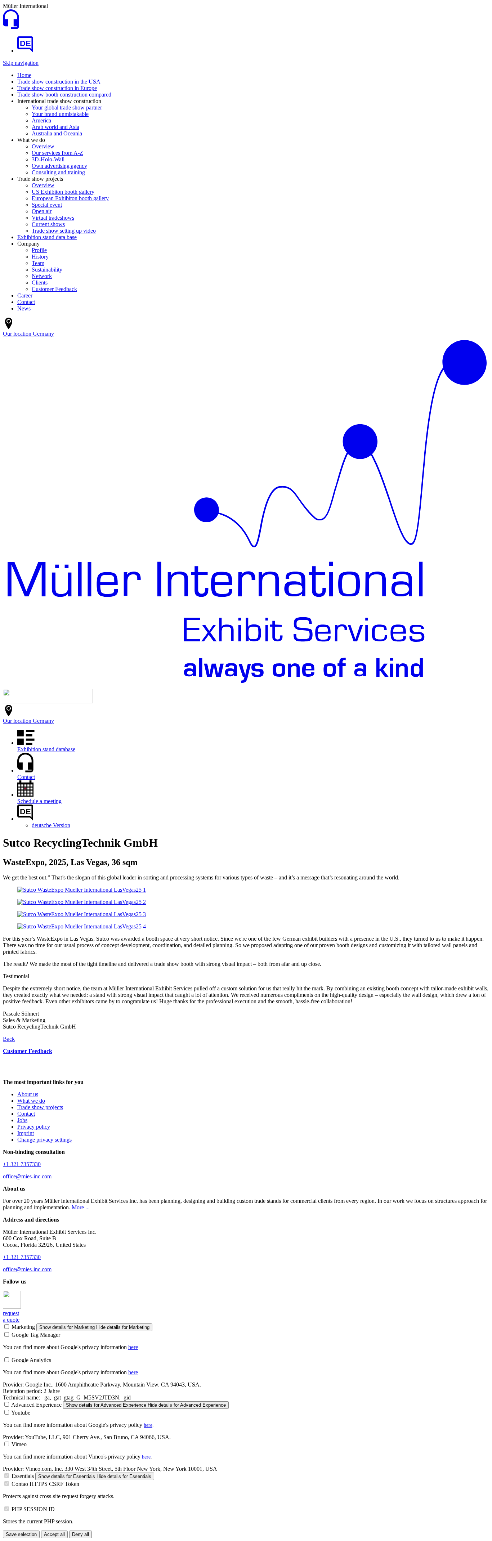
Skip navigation (21, 63)
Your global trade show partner (67, 107)
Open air (42, 211)
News (24, 308)
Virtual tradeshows (53, 218)
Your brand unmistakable (60, 114)
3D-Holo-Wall (48, 159)
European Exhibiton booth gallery (70, 198)
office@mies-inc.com (27, 1176)
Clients (40, 282)
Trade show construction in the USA (58, 82)
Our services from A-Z (57, 153)
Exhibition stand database (46, 749)
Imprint (25, 1133)
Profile (39, 250)
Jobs (22, 1120)
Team (38, 263)
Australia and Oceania (57, 133)
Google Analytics (31, 1360)
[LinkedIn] (12, 1307)
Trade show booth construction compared (64, 94)
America (41, 120)
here (133, 1347)
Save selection (21, 1534)
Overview (43, 146)
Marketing (23, 1327)
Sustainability (47, 269)
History (40, 257)
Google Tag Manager (36, 1335)
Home (24, 75)
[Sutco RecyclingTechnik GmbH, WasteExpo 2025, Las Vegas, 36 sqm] (81, 890)
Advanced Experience (36, 1405)
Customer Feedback (54, 289)
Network (42, 276)
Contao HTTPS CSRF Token (45, 1484)
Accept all (54, 1534)
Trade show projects (40, 1107)
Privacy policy (33, 1127)
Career (24, 295)
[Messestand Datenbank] (25, 51)
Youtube (20, 1413)
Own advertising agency (59, 166)
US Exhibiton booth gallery (63, 192)
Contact (26, 302)
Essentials (23, 1476)
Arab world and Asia (55, 127)
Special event (47, 205)
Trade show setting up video (64, 231)
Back (9, 1039)
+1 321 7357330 (22, 1164)
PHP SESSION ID (33, 1509)
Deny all (80, 1534)
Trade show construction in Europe (57, 88)
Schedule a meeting (39, 801)
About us (27, 1094)
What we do (31, 1101)
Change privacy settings (44, 1140)
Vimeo (19, 1444)
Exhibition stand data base (47, 237)
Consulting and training (58, 172)
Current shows (48, 224)
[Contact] (11, 27)
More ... (81, 1207)
